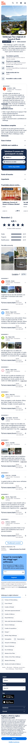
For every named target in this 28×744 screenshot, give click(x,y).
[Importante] (25, 179)
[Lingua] (21, 3)
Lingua (4, 676)
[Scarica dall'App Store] (8, 702)
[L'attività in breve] (25, 108)
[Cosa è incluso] (25, 140)
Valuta (4, 684)
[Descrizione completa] (25, 125)
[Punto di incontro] (25, 174)
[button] (19, 42)
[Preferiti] (17, 3)
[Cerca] (13, 3)
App (3, 693)
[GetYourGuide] (3, 3)
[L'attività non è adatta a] (25, 145)
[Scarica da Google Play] (8, 697)
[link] (11, 200)
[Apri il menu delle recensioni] (25, 283)
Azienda (4, 711)
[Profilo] (25, 3)
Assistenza (5, 707)
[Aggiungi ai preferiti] (19, 189)
